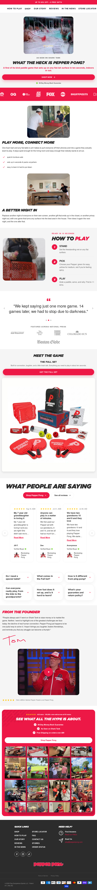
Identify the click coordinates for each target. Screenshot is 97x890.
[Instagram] (23, 854)
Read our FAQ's (71, 834)
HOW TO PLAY (14, 8)
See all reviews (61, 495)
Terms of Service (43, 876)
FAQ (34, 835)
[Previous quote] (4, 308)
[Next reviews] (92, 533)
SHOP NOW (47, 77)
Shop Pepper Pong (34, 495)
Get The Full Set (48, 372)
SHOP (28, 9)
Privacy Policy (55, 876)
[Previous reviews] (5, 533)
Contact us (37, 839)
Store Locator (87, 8)
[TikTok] (29, 854)
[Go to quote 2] (48, 320)
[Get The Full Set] (48, 425)
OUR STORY (40, 8)
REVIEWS (54, 8)
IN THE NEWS (69, 8)
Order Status (38, 847)
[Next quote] (92, 308)
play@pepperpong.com (74, 842)
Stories (36, 843)
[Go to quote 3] (50, 320)
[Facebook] (16, 854)
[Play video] (48, 672)
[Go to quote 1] (46, 320)
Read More (19, 537)
